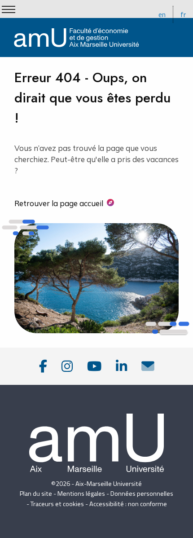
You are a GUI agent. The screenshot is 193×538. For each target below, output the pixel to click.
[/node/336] (148, 366)
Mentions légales (81, 493)
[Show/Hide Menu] (8, 9)
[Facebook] (43, 366)
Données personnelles (141, 493)
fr (183, 14)
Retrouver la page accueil (58, 203)
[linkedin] (121, 366)
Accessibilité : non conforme (128, 504)
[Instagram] (67, 366)
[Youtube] (94, 366)
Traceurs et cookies (57, 504)
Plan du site (36, 493)
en (162, 14)
